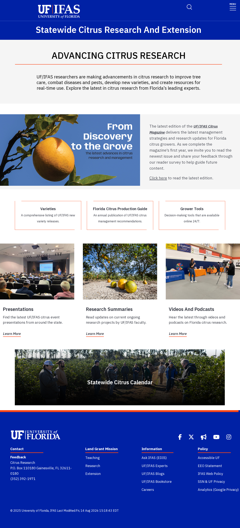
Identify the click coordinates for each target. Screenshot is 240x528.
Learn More (12, 333)
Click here (158, 178)
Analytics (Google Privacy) (218, 489)
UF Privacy (216, 481)
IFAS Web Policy (210, 473)
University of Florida (35, 510)
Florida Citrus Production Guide (120, 214)
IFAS (53, 510)
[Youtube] (216, 436)
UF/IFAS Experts (155, 465)
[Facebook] (180, 436)
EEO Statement (210, 465)
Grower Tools (191, 214)
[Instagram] (229, 436)
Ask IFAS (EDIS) (154, 457)
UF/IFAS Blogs (153, 473)
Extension (93, 473)
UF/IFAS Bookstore (157, 481)
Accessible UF (209, 457)
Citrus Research (22, 462)
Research (92, 465)
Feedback (18, 457)
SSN (201, 481)
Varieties (48, 214)
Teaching (92, 457)
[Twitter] (191, 436)
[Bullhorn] (204, 436)
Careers (148, 489)
